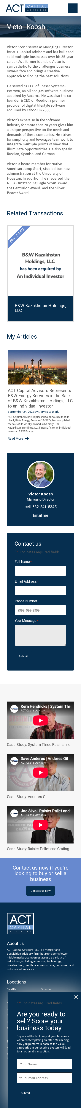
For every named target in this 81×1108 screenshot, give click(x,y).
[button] (73, 8)
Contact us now (41, 891)
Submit (23, 656)
